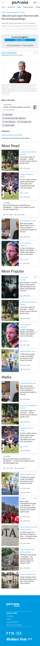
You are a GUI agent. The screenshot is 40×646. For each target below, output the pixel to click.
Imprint (9, 619)
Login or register (20, 40)
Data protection (12, 622)
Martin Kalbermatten (9, 53)
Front (3, 7)
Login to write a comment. (12, 135)
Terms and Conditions (14, 625)
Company (10, 616)
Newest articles (28, 7)
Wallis (19, 7)
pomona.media (12, 613)
